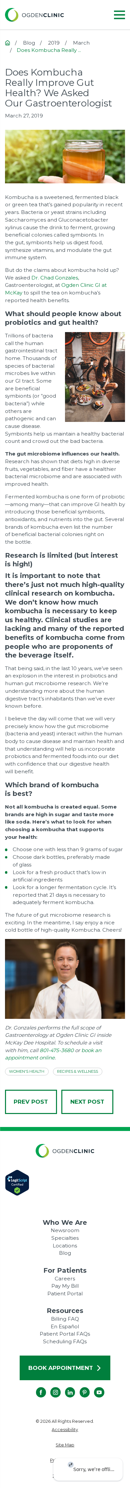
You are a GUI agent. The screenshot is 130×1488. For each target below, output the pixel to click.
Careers (65, 1278)
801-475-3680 (57, 1050)
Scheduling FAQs (65, 1341)
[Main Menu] (119, 14)
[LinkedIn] (65, 1387)
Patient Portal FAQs (65, 1334)
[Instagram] (50, 1387)
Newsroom (65, 1230)
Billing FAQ (65, 1319)
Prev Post (31, 1101)
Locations (65, 1245)
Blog (65, 1253)
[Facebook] (36, 1387)
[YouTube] (94, 1387)
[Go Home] (7, 42)
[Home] (34, 15)
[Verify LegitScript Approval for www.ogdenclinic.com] (65, 1183)
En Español (65, 1326)
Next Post (87, 1101)
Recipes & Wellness (77, 1071)
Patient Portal (65, 1293)
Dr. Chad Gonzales (54, 278)
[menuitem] (65, 1430)
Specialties (65, 1238)
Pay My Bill (65, 1286)
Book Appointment (60, 1368)
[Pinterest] (80, 1387)
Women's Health (26, 1071)
